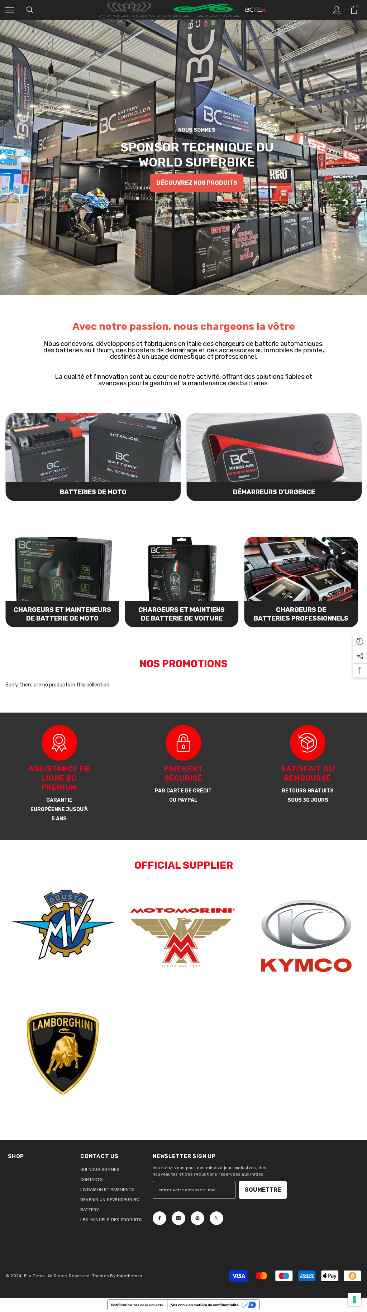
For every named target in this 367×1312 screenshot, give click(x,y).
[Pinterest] (197, 1218)
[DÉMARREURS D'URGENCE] (274, 457)
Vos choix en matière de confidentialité (205, 1305)
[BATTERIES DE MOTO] (93, 457)
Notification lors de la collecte (137, 1305)
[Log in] (337, 10)
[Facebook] (159, 1218)
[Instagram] (178, 1218)
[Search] (30, 10)
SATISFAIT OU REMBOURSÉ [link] (307, 773)
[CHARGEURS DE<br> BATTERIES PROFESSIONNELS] (301, 582)
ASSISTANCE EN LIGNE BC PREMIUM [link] (59, 778)
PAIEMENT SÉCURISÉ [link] (183, 773)
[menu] (9, 10)
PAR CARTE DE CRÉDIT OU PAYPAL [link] (183, 795)
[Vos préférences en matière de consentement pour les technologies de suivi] (354, 1299)
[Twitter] (216, 1218)
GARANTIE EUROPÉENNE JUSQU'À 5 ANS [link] (59, 809)
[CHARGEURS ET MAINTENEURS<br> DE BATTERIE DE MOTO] (62, 582)
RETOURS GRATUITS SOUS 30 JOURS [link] (308, 795)
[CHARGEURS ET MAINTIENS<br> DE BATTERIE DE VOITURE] (181, 582)
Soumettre (263, 1189)
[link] (59, 743)
